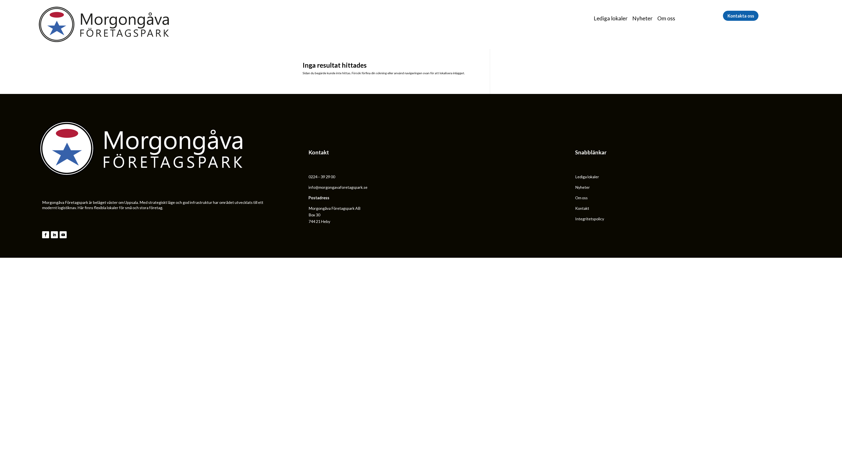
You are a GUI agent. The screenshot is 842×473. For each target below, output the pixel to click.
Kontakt (582, 208)
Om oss (666, 19)
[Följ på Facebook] (45, 234)
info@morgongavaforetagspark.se (338, 187)
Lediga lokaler (611, 19)
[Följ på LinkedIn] (54, 234)
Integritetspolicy (589, 218)
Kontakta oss (740, 15)
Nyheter (642, 19)
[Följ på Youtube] (63, 234)
